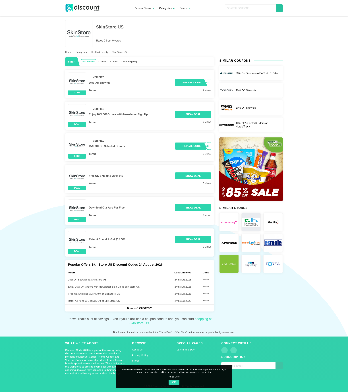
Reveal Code (192, 82)
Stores (136, 361)
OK (174, 382)
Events (183, 8)
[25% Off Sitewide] (77, 82)
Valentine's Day (186, 349)
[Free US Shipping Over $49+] (77, 177)
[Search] (279, 8)
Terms (92, 90)
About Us (137, 349)
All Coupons (88, 61)
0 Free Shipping (129, 61)
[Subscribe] (279, 365)
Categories (165, 8)
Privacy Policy (140, 355)
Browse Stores (142, 8)
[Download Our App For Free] (77, 208)
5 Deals (114, 61)
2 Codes (102, 61)
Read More (174, 377)
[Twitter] (233, 350)
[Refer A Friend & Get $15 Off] (77, 240)
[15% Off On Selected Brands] (77, 145)
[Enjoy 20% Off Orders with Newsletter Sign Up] (77, 113)
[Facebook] (224, 350)
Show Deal (193, 114)
